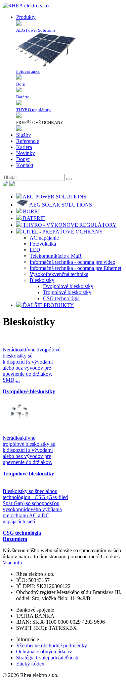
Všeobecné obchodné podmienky (51, 645)
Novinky (25, 153)
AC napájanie (44, 238)
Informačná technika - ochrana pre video (72, 262)
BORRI (31, 211)
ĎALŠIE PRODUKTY (48, 305)
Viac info (12, 562)
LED (35, 250)
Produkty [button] (26, 17)
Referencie (27, 141)
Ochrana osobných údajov (44, 651)
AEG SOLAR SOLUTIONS (60, 205)
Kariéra (24, 147)
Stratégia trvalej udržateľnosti (47, 657)
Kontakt (24, 165)
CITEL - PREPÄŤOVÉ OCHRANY (62, 232)
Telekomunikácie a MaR (56, 256)
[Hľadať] (69, 179)
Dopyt (23, 159)
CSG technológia (61, 298)
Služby (23, 135)
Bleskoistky (42, 280)
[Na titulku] (26, 5)
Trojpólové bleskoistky (67, 292)
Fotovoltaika (43, 244)
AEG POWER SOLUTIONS (54, 196)
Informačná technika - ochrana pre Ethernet (75, 268)
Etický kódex (30, 664)
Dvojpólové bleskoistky (68, 286)
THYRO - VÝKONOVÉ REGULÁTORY (69, 225)
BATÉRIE (33, 218)
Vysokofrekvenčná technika (59, 274)
